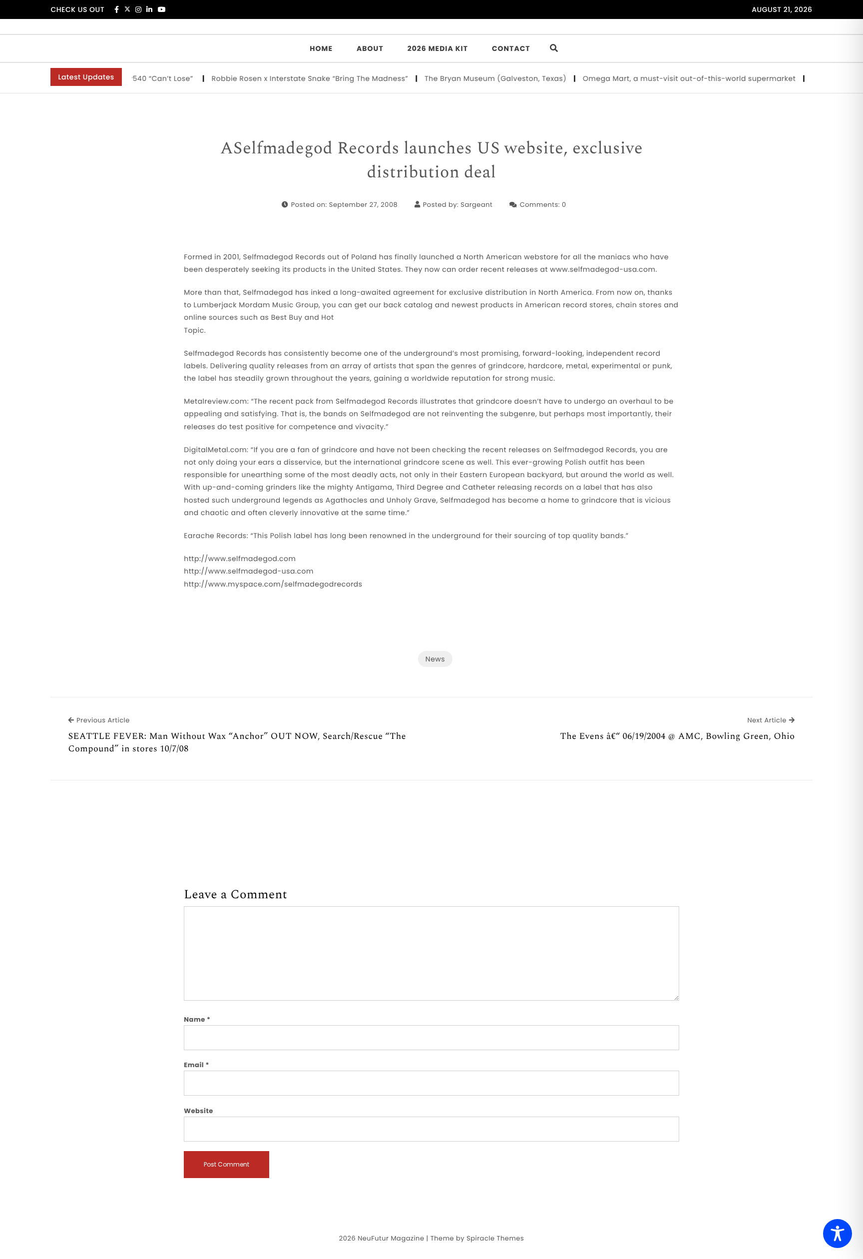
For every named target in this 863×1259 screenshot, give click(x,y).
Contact (511, 48)
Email (196, 1065)
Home (321, 48)
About (370, 48)
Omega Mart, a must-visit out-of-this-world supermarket (675, 78)
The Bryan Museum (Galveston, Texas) (481, 78)
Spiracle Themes (495, 1238)
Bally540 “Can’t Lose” (140, 78)
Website (198, 1111)
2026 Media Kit (438, 48)
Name (197, 1019)
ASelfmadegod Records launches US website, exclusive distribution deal (431, 160)
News (435, 659)
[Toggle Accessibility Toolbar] (837, 1233)
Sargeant (476, 204)
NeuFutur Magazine (391, 1238)
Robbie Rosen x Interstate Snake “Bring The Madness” (295, 78)
